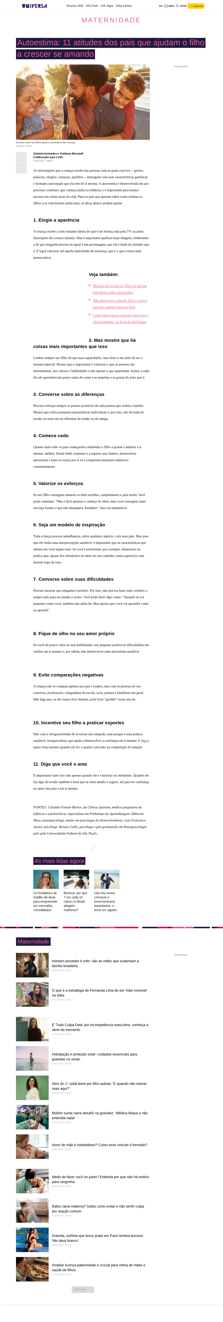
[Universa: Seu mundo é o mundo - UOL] (34, 6)
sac (161, 6)
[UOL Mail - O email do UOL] (169, 6)
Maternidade (111, 20)
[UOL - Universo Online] (49, 6)
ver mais (81, 1289)
